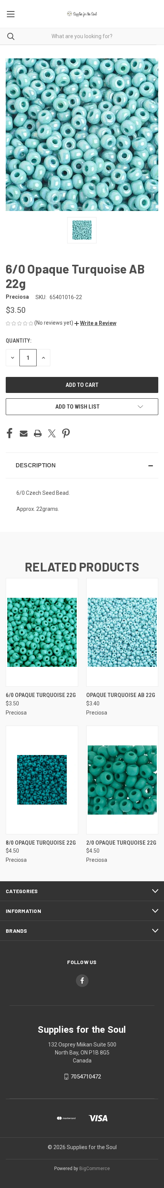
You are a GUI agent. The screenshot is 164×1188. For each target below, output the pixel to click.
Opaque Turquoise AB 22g (120, 695)
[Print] (38, 433)
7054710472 (86, 1076)
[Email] (23, 433)
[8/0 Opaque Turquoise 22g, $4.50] (42, 780)
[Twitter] (52, 433)
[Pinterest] (66, 433)
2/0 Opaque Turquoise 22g (121, 842)
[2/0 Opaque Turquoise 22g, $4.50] (122, 780)
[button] (95, 323)
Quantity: (18, 341)
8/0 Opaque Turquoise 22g (41, 842)
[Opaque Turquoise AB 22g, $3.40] (122, 632)
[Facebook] (9, 433)
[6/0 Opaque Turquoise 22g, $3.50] (42, 632)
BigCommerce (94, 1168)
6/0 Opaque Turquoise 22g (41, 695)
